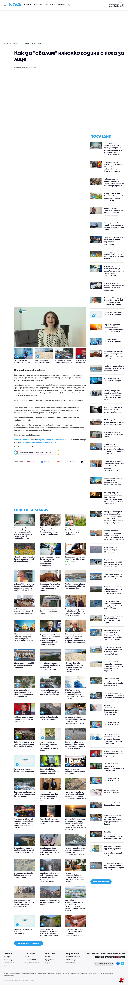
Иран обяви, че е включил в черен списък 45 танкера (114, 550)
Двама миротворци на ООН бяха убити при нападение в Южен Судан (113, 619)
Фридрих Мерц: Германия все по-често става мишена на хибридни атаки (113, 211)
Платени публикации (9, 975)
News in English (71, 963)
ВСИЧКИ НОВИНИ (101, 882)
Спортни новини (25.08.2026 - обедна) (112, 340)
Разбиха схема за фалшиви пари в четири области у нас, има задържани (114, 286)
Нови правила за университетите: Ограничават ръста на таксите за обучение (50, 531)
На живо (61, 5)
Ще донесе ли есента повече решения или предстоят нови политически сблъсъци (23, 637)
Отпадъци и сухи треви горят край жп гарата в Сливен (50, 902)
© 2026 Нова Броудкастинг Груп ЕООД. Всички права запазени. (19, 980)
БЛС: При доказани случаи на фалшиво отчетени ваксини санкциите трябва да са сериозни (75, 694)
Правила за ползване (94, 973)
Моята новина (9, 963)
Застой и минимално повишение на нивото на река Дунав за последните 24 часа (50, 666)
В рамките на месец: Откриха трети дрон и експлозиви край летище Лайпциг (113, 650)
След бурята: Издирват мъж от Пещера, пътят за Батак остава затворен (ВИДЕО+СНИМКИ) (50, 877)
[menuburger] (5, 5)
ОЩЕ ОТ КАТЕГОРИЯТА (28, 943)
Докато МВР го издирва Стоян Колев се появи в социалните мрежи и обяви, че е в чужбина (24, 587)
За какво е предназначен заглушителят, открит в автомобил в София (24, 744)
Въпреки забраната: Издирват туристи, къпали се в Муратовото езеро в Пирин (49, 746)
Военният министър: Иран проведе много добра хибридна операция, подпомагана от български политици (75, 638)
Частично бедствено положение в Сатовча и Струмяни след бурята (49, 692)
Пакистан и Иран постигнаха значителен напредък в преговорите (114, 767)
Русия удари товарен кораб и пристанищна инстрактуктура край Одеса (114, 226)
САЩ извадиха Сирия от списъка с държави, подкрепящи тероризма (114, 240)
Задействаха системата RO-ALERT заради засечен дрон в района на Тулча (113, 563)
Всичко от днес (9, 960)
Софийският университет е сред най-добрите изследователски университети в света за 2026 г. (75, 905)
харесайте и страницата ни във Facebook (38, 442)
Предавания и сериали (32, 963)
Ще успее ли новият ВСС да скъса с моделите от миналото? (24, 665)
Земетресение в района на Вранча (111, 792)
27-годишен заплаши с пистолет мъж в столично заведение (113, 410)
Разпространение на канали (29, 973)
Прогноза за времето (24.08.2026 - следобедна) (23, 931)
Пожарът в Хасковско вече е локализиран (49, 718)
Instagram (40, 440)
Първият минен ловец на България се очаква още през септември (75, 586)
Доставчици (51, 973)
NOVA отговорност (73, 956)
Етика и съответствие (107, 973)
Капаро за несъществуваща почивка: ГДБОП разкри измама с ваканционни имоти (74, 877)
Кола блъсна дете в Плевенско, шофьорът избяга (49, 611)
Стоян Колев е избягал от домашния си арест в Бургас (50, 821)
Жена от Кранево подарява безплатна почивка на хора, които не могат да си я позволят (75, 667)
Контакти (58, 973)
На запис (50, 5)
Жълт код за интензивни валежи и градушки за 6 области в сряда (24, 559)
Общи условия (66, 973)
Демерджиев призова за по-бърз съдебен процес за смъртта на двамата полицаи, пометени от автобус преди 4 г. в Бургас (50, 639)
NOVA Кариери (71, 960)
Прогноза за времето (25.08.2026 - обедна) (113, 314)
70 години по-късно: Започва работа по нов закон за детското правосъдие (74, 531)
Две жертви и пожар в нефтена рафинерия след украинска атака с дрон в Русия (113, 604)
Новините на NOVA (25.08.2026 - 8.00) (111, 779)
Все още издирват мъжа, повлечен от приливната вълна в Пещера (24, 794)
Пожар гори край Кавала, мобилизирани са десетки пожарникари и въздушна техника (113, 166)
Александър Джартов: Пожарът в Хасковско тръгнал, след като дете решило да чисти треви (23, 823)
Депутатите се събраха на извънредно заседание (75, 771)
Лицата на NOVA (30, 960)
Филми (47, 966)
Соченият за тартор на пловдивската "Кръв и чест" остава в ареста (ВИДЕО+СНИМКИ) (75, 612)
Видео (6, 966)
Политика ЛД (84, 973)
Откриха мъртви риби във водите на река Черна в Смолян (23, 875)
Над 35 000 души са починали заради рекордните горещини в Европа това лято (113, 328)
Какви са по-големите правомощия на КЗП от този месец (23, 719)
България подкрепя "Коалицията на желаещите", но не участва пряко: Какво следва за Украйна (113, 635)
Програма (39, 5)
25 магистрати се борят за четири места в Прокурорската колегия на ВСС (24, 903)
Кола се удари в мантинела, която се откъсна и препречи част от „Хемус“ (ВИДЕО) (50, 932)
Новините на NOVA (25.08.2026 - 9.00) (111, 723)
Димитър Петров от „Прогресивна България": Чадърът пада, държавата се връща (75, 720)
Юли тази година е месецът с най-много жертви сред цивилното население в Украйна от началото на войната (114, 498)
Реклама (6, 973)
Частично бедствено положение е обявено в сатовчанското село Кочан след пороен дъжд (75, 795)
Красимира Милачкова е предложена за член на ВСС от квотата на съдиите (50, 587)
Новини (27, 5)
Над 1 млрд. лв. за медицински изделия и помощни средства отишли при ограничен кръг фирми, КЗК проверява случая (23, 533)
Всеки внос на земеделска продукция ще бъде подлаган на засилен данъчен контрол (49, 796)
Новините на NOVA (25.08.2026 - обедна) (112, 379)
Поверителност (75, 973)
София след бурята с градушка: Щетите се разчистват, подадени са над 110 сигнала (75, 745)
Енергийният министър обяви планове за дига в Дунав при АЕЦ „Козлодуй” (24, 850)
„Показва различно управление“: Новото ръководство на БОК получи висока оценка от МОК (113, 395)
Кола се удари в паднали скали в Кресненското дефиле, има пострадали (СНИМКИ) (75, 851)
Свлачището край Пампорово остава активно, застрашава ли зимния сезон (23, 693)
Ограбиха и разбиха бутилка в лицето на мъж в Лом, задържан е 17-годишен (49, 851)
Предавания (49, 960)
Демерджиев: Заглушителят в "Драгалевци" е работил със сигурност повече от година (114, 449)
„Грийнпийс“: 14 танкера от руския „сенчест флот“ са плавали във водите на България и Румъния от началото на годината (75, 824)
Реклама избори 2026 (15, 973)
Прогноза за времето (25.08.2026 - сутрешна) (24, 770)
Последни (7, 956)
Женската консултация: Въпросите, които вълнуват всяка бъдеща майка (111, 710)
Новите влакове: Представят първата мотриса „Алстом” (49, 771)
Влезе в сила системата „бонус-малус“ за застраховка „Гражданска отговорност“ (50, 561)
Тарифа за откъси (42, 973)
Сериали (48, 963)
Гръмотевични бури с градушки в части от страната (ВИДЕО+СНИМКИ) (74, 932)
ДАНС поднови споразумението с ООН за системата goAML (24, 611)
